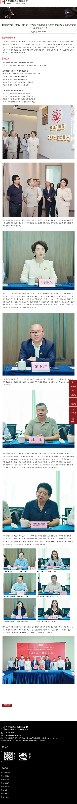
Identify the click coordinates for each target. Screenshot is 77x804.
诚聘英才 (51, 7)
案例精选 (37, 7)
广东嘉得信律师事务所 (19, 740)
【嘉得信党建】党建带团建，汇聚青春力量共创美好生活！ (25, 727)
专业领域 (23, 7)
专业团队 (16, 7)
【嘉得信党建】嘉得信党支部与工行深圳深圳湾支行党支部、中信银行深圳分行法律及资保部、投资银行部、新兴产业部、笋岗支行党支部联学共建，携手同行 (37, 723)
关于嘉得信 (9, 7)
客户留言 (58, 7)
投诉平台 (65, 7)
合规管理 (30, 7)
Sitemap (42, 740)
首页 (2, 7)
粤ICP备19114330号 (32, 740)
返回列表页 (7, 705)
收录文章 (44, 7)
